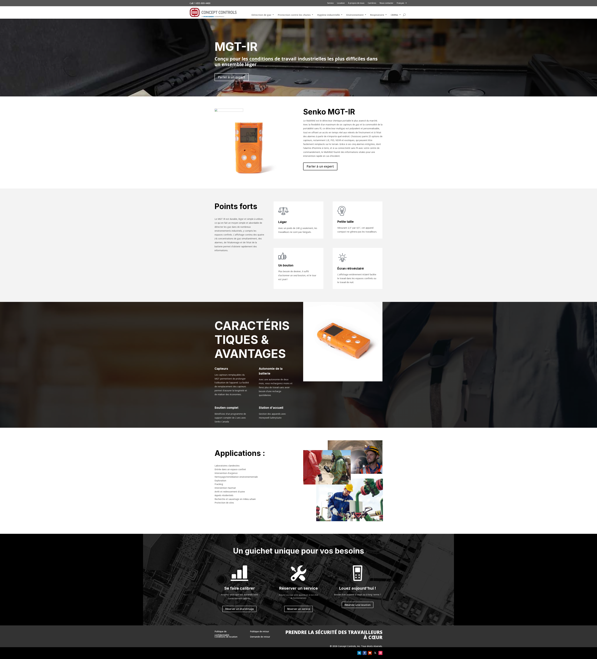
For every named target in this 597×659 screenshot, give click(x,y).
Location (341, 3)
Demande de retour (260, 636)
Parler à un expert (231, 77)
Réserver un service (298, 608)
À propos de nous (356, 3)
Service (330, 3)
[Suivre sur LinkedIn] (359, 653)
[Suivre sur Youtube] (370, 653)
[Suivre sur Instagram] (380, 653)
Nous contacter (386, 3)
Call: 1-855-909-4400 (200, 3)
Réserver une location (358, 605)
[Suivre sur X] (375, 653)
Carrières (372, 3)
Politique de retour (259, 631)
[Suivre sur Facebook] (365, 653)
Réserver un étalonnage (239, 608)
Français (400, 3)
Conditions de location (226, 636)
